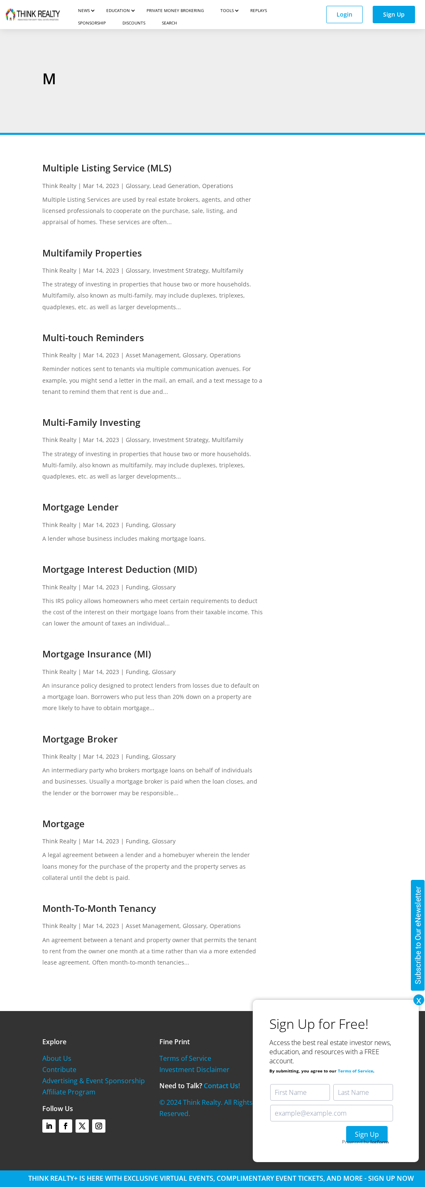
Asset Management (152, 355)
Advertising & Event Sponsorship (93, 1080)
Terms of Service (185, 1058)
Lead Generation (176, 186)
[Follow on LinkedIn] (49, 1126)
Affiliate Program (68, 1092)
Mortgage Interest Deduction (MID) (119, 569)
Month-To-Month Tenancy (99, 908)
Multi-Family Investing (91, 422)
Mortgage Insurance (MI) (96, 653)
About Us (56, 1058)
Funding (137, 525)
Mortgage (63, 823)
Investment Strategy (180, 270)
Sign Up (394, 14)
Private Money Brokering (175, 10)
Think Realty (59, 186)
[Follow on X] (82, 1126)
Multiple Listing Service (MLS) (106, 167)
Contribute (59, 1069)
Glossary (137, 186)
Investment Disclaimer (194, 1069)
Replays (258, 10)
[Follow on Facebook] (65, 1126)
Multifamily (227, 270)
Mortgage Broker (80, 739)
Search (169, 23)
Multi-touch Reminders (93, 337)
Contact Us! (222, 1085)
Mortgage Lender (80, 507)
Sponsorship (92, 23)
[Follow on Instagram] (98, 1126)
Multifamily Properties (92, 253)
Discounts (133, 23)
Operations (217, 186)
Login (344, 14)
